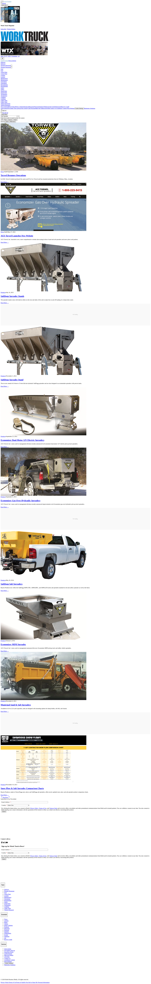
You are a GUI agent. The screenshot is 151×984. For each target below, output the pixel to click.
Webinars (56, 107)
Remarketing (4, 85)
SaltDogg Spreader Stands (12, 296)
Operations (4, 81)
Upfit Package (31, 108)
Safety (2, 88)
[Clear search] (19, 116)
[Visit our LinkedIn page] (3, 843)
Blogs (9, 107)
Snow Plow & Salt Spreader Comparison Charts (22, 788)
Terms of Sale (20, 982)
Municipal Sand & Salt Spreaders (16, 705)
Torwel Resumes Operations (13, 175)
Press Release (71, 108)
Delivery (3, 62)
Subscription (4, 108)
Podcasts (36, 107)
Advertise (47, 108)
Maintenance (4, 78)
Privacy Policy (5, 982)
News (13, 1)
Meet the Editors (40, 108)
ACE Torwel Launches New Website (17, 236)
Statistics (41, 107)
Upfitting (3, 97)
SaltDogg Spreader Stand (12, 380)
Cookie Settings (79, 108)
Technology (4, 94)
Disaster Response (6, 65)
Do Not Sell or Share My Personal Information (37, 982)
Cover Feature (7, 1)
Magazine (31, 107)
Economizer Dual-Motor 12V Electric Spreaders (22, 440)
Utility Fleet (4, 100)
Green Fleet (4, 72)
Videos (13, 107)
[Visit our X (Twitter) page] (5, 843)
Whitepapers (47, 107)
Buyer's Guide (65, 107)
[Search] (17, 116)
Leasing (3, 75)
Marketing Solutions (89, 108)
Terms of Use (12, 982)
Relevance (12, 121)
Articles (17, 1)
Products (26, 107)
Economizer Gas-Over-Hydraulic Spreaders (20, 500)
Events (52, 107)
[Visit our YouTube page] (7, 843)
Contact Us (53, 108)
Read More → (5, 182)
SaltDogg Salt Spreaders (11, 584)
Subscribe (3, 29)
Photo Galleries (19, 107)
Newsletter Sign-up (13, 108)
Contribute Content (61, 108)
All (2, 119)
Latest (7, 121)
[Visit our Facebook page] (1, 843)
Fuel (2, 69)
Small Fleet (4, 91)
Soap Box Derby (23, 108)
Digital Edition (11, 29)
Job (60, 107)
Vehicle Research (5, 103)
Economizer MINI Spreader (13, 644)
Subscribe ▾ (4, 5)
